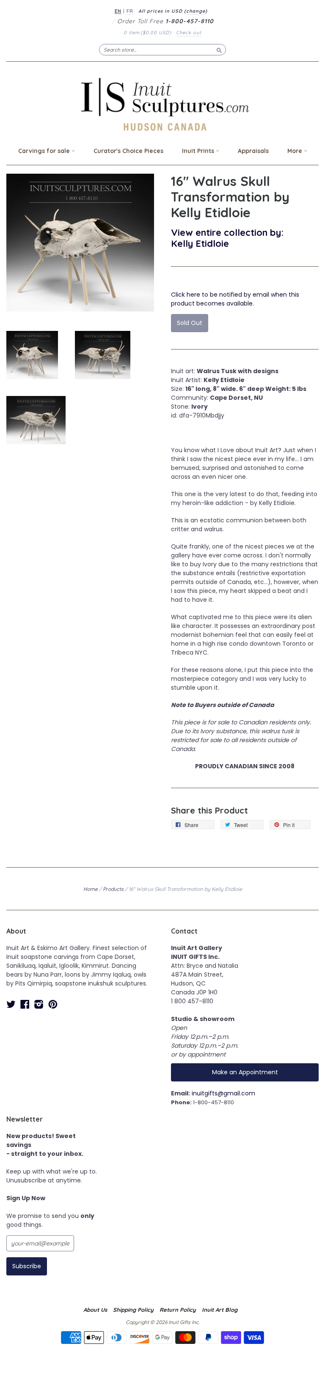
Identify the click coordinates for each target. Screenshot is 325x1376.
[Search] (219, 49)
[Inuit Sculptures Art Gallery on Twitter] (11, 1004)
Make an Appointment (245, 1072)
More (295, 151)
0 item (147, 32)
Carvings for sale (45, 151)
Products (113, 889)
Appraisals (253, 151)
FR (130, 11)
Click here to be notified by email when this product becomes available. (235, 299)
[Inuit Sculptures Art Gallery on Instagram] (39, 1004)
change (195, 11)
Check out (188, 32)
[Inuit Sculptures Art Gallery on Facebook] (25, 1004)
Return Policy (178, 1310)
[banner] (162, 104)
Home (90, 889)
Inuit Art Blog (219, 1310)
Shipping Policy (133, 1310)
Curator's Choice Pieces (128, 151)
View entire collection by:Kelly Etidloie (227, 238)
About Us (95, 1310)
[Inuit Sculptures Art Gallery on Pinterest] (53, 1004)
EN (118, 11)
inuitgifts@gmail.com (223, 1093)
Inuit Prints (199, 151)
